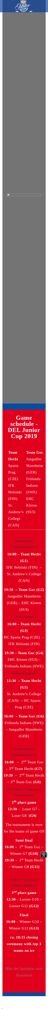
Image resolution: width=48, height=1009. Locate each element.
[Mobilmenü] (44, 6)
